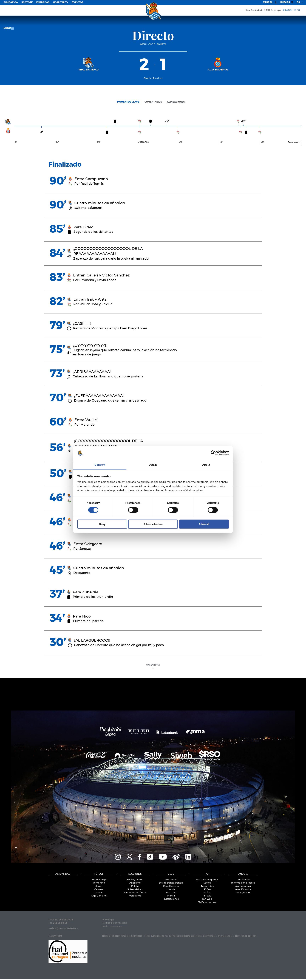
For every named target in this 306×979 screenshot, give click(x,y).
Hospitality (60, 2)
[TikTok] (150, 856)
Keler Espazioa (243, 889)
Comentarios (153, 102)
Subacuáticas (135, 889)
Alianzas (171, 893)
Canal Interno (171, 886)
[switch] (133, 510)
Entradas (42, 2)
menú (7, 28)
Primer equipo (99, 880)
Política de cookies (112, 926)
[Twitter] (129, 856)
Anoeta (161, 44)
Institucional (171, 880)
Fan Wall (207, 899)
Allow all (204, 524)
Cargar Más (153, 665)
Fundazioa (11, 2)
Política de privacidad (114, 923)
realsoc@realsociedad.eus (63, 928)
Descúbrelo (243, 880)
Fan (207, 874)
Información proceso (243, 883)
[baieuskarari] (68, 951)
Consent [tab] (100, 464)
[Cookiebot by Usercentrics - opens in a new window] (213, 453)
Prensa (171, 896)
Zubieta (98, 893)
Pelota (135, 886)
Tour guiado (243, 893)
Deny (102, 524)
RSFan (207, 889)
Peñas (207, 893)
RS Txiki (207, 896)
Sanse (98, 886)
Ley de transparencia (171, 883)
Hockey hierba (135, 880)
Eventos (77, 2)
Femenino (99, 883)
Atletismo (135, 883)
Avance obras (243, 886)
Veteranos (135, 896)
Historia (171, 889)
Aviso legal (108, 920)
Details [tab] (153, 464)
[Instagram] (118, 856)
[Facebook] (139, 856)
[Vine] (176, 856)
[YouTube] (163, 856)
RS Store (27, 2)
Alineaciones (176, 102)
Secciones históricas (134, 893)
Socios (207, 883)
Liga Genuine (99, 896)
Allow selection (153, 524)
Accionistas (207, 886)
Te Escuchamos (207, 902)
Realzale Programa (207, 880)
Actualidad (62, 874)
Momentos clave (128, 102)
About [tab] (206, 464)
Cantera (99, 889)
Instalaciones (171, 899)
